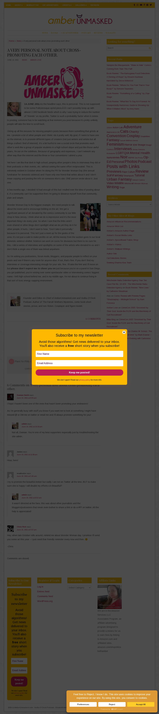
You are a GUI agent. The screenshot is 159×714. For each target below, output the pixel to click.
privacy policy (84, 380)
